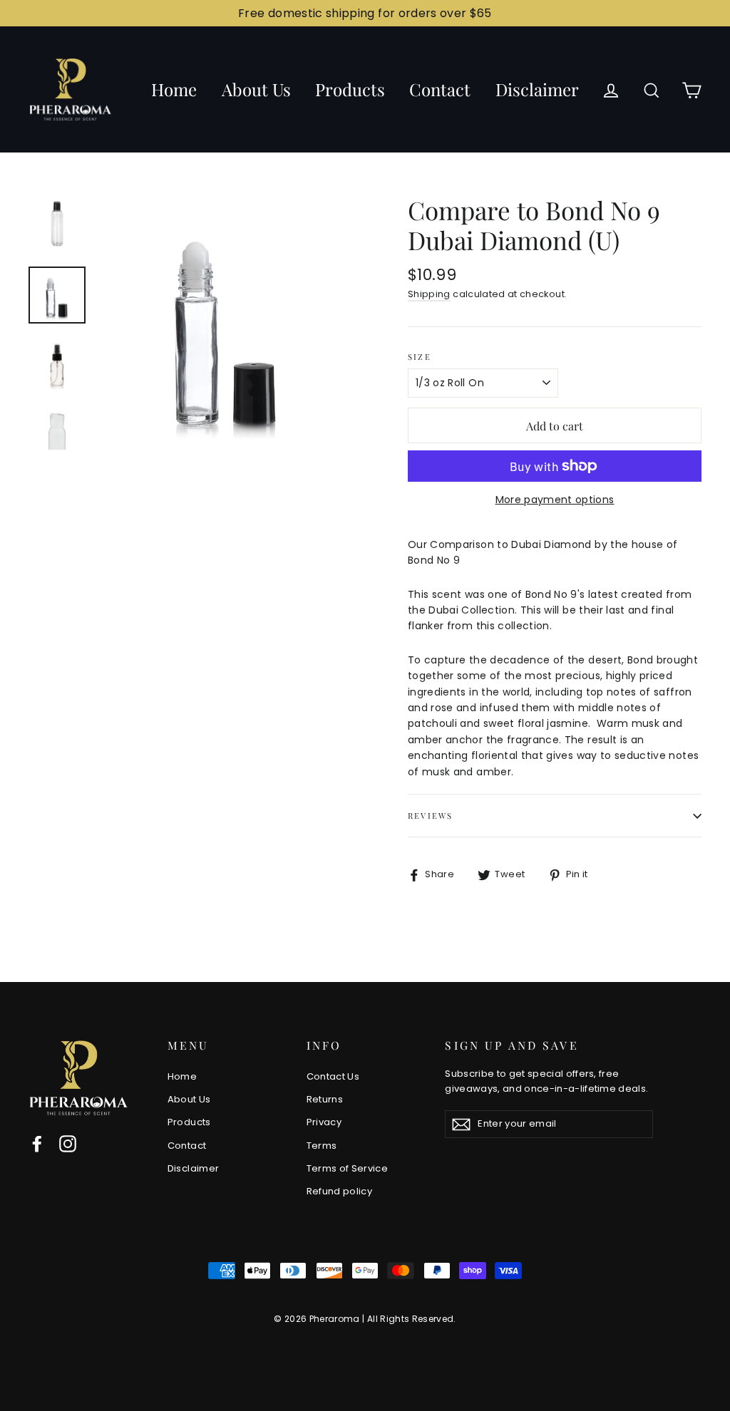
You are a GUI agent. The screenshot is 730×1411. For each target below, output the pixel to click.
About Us (256, 89)
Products (350, 89)
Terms (322, 1145)
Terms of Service (348, 1168)
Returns (325, 1099)
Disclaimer (537, 89)
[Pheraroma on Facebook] (37, 1143)
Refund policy (340, 1191)
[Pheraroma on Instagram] (67, 1143)
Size (419, 356)
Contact (440, 89)
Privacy (324, 1122)
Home (174, 89)
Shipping (429, 294)
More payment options (555, 499)
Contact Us (333, 1076)
